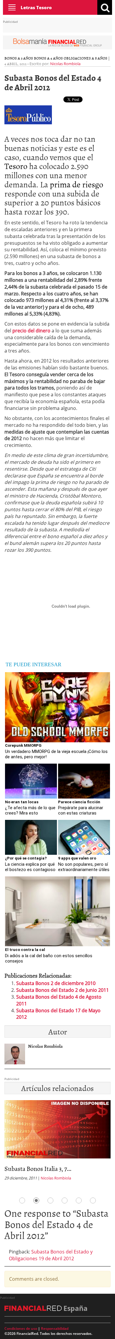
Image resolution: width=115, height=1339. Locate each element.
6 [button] (93, 1200)
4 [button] (65, 1200)
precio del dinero (31, 330)
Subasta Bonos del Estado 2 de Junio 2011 (62, 990)
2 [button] (36, 1200)
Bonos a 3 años (18, 58)
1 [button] (22, 1200)
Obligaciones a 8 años (85, 58)
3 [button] (50, 1200)
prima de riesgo (76, 184)
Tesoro (15, 166)
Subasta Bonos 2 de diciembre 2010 (56, 983)
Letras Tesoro (36, 7)
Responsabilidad (54, 1328)
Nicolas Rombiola (65, 63)
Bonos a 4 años (48, 58)
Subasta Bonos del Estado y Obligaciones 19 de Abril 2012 (51, 1255)
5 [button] (79, 1200)
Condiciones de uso (20, 1328)
